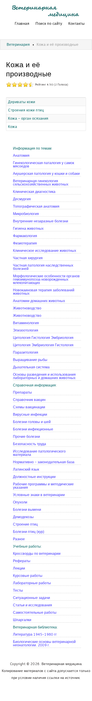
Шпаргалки (22, 619)
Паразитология (25, 352)
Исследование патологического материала (39, 453)
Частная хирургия (28, 257)
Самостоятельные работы (34, 612)
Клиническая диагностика (34, 191)
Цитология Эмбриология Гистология (43, 344)
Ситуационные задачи (31, 597)
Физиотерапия (25, 243)
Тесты (18, 590)
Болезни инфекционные (33, 429)
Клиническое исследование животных (44, 250)
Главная (22, 23)
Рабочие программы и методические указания (43, 485)
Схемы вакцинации (29, 406)
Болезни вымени (27, 509)
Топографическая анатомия (36, 206)
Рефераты (21, 560)
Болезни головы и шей (32, 421)
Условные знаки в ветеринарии (39, 494)
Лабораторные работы (32, 582)
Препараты (22, 392)
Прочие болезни (26, 436)
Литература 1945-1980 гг (35, 634)
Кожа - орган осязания (28, 118)
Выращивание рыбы (30, 359)
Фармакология (25, 235)
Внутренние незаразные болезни (40, 220)
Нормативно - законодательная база (43, 461)
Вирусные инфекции (30, 414)
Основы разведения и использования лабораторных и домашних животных (44, 376)
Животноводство (27, 308)
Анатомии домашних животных (39, 300)
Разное (19, 538)
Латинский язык (26, 469)
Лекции (19, 568)
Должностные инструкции (34, 476)
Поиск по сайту (49, 23)
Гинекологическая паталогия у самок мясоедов (43, 164)
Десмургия (22, 198)
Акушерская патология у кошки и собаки (46, 173)
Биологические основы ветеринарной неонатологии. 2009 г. (44, 643)
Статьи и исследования (32, 604)
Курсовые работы (27, 575)
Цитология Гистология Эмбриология (43, 337)
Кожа (12, 126)
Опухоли (20, 502)
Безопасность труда (29, 443)
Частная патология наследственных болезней (43, 267)
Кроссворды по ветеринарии (37, 553)
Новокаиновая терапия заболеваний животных (43, 291)
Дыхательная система (31, 366)
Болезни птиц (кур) (28, 531)
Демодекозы (23, 516)
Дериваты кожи (21, 101)
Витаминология (26, 322)
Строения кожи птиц (26, 110)
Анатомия (21, 155)
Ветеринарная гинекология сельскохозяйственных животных (40, 182)
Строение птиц (25, 524)
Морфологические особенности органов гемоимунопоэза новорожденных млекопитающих (46, 279)
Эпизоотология (25, 330)
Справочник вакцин (29, 399)
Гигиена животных (28, 228)
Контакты (76, 23)
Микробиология (26, 213)
